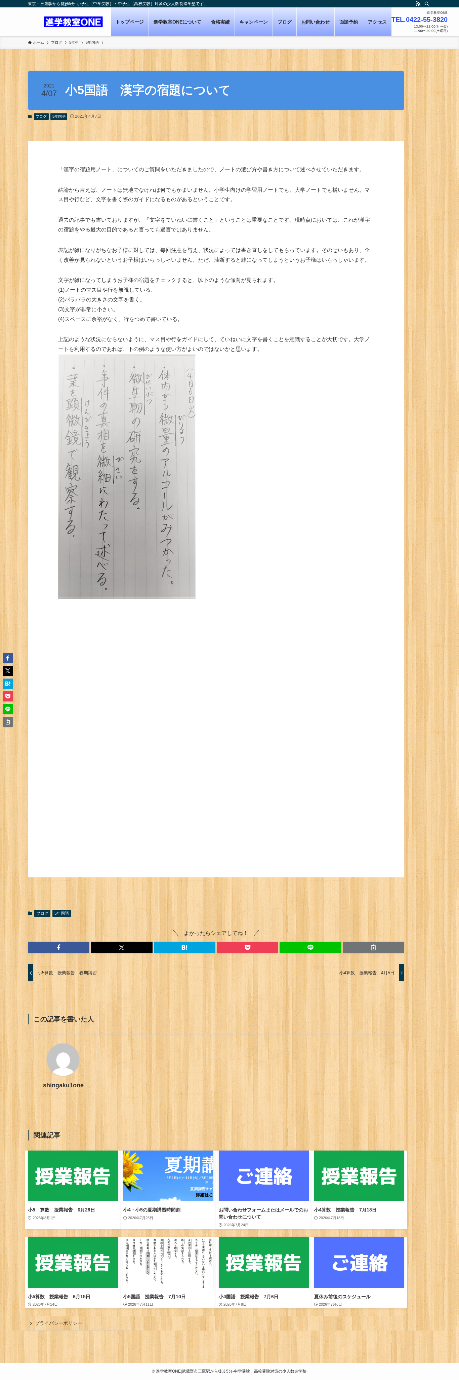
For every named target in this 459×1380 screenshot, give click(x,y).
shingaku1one (63, 1085)
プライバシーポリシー (58, 1323)
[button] (58, 947)
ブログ (41, 116)
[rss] (418, 3)
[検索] (426, 3)
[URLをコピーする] (373, 947)
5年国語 (59, 116)
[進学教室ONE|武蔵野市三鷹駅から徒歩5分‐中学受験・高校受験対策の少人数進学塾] (73, 22)
